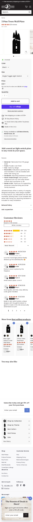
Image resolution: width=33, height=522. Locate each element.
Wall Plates (5, 455)
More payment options (15, 111)
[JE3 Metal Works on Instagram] (17, 485)
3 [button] (16, 311)
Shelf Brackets (6, 465)
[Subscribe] (27, 410)
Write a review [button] (16, 225)
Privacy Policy (20, 462)
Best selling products (21, 319)
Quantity (5, 92)
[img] (13, 252)
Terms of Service (21, 465)
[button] (6, 25)
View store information (10, 139)
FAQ (17, 455)
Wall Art (4, 462)
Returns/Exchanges (22, 460)
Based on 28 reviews (10, 223)
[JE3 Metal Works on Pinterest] (24, 485)
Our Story (4, 473)
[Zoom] (26, 51)
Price (3, 81)
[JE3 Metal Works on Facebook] (21, 485)
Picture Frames (6, 457)
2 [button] (12, 311)
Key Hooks (5, 460)
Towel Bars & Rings (7, 467)
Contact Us (5, 476)
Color (4, 63)
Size (3, 72)
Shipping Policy (21, 457)
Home (3, 18)
